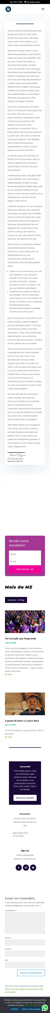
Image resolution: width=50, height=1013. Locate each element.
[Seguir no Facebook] (19, 867)
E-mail (8, 949)
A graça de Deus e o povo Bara (22, 720)
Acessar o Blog (16, 600)
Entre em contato (25, 798)
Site (6, 960)
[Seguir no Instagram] (26, 867)
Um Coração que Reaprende (20, 638)
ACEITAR (14, 1009)
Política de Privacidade (33, 1005)
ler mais (8, 674)
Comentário (11, 910)
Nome (8, 938)
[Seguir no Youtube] (33, 867)
